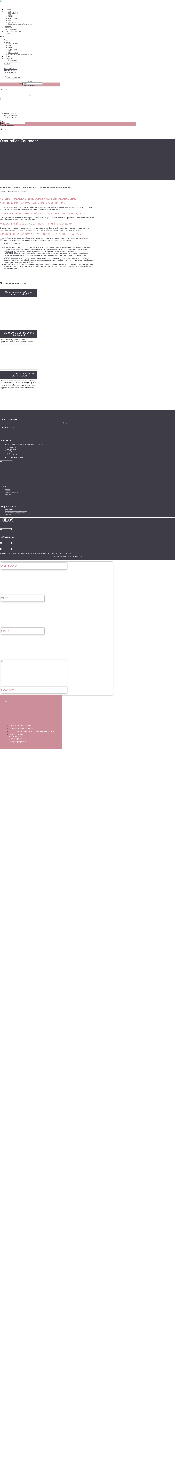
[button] (32, 37)
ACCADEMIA (13, 22)
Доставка (8, 514)
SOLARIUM (12, 18)
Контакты (9, 27)
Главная (8, 9)
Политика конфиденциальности (15, 513)
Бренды (8, 11)
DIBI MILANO (13, 13)
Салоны (8, 26)
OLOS (10, 15)
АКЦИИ (8, 33)
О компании (12, 29)
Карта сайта (9, 509)
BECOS (10, 17)
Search (20, 83)
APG (9, 20)
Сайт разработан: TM (128, 559)
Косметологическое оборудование (20, 24)
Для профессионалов (13, 31)
